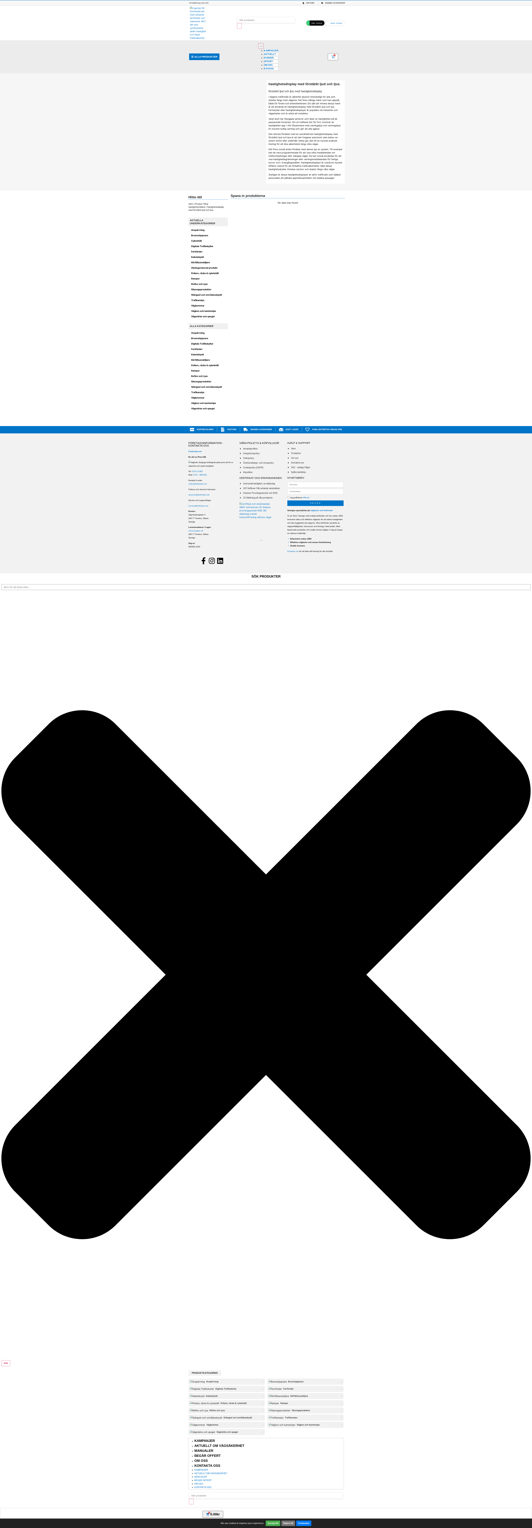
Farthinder (197, 251)
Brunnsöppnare (199, 235)
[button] (204, 1373)
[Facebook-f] (203, 560)
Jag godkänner (300, 498)
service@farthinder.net (198, 506)
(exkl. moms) (336, 23)
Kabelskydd (197, 257)
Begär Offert (207, 1456)
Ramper (195, 278)
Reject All (288, 1523)
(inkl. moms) (316, 23)
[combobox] (266, 587)
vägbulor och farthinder (321, 510)
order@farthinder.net (197, 484)
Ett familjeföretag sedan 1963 (199, 3)
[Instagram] (211, 560)
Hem (190, 204)
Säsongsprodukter (201, 289)
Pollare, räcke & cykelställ (205, 273)
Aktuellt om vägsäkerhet (219, 1446)
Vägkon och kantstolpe (203, 311)
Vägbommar (197, 305)
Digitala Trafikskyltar (202, 246)
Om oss (201, 1461)
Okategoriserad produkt (204, 267)
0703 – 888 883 (200, 475)
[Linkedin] (220, 560)
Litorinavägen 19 (195, 531)
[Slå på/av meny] (261, 46)
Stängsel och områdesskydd (206, 294)
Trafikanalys (197, 300)
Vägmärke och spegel (203, 316)
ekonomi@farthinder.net (198, 495)
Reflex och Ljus (199, 284)
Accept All (273, 1523)
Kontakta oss (293, 551)
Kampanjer (204, 1441)
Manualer (203, 1451)
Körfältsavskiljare (200, 262)
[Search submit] (239, 26)
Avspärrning (197, 230)
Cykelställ (196, 240)
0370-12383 (197, 471)
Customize (303, 1523)
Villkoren (306, 498)
